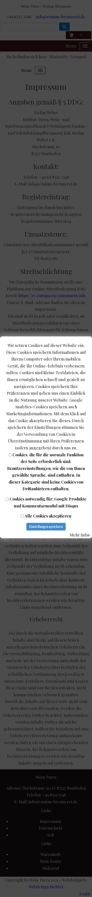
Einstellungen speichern (46, 526)
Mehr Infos (80, 535)
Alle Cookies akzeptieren (48, 516)
